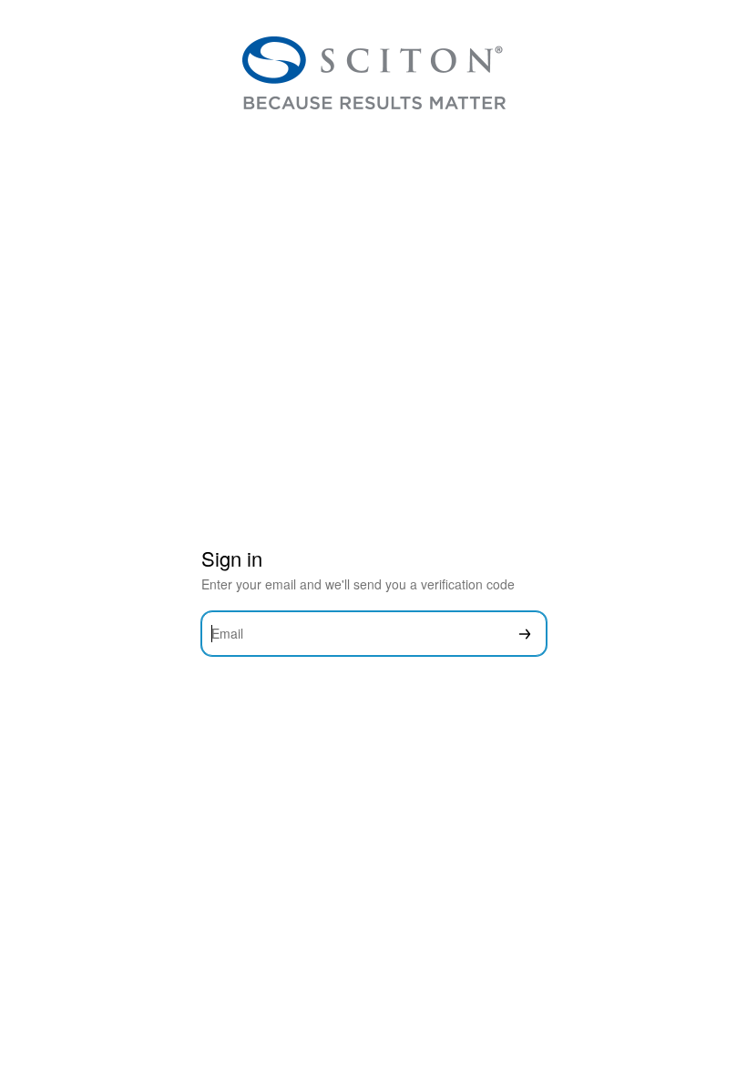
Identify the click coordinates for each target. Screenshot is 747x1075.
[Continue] (524, 634)
